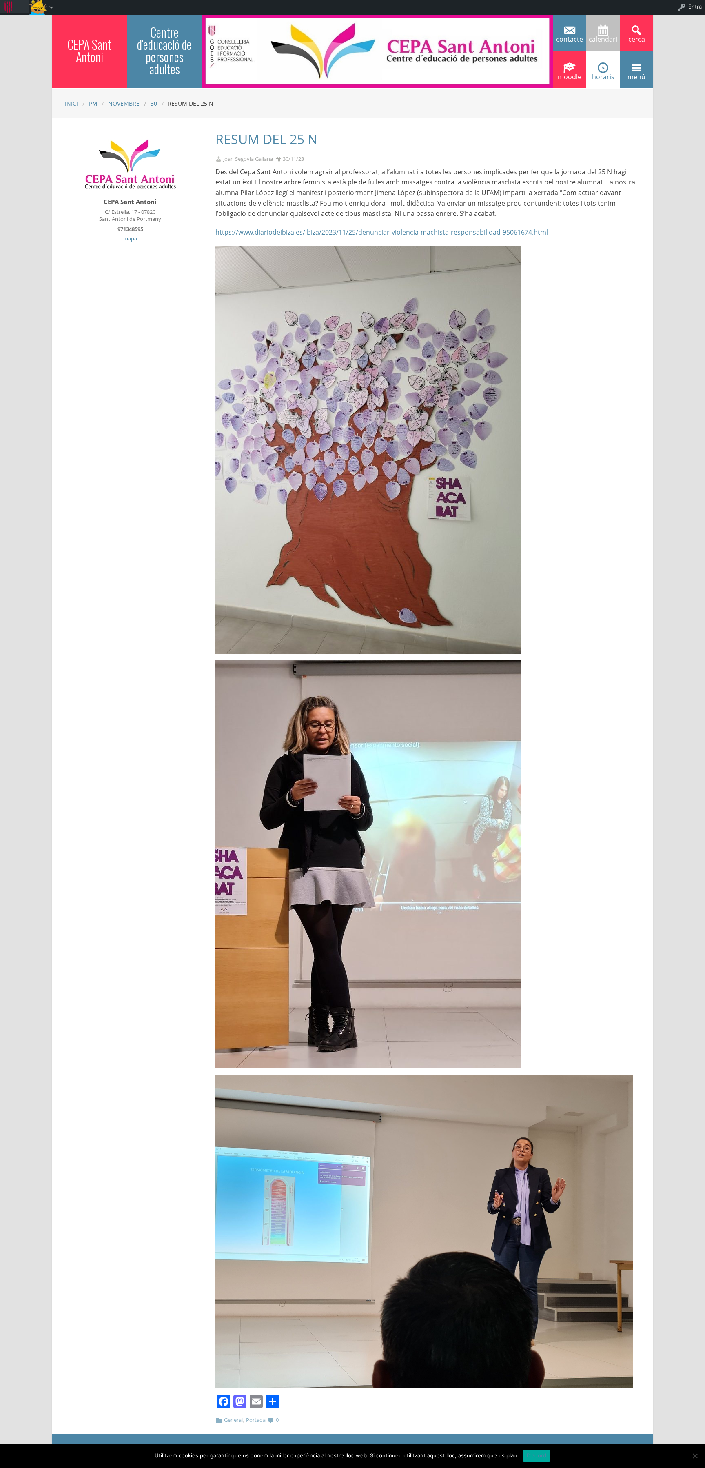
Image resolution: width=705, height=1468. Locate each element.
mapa (130, 238)
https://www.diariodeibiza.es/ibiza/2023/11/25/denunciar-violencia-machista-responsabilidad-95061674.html (381, 232)
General (233, 1420)
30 (154, 103)
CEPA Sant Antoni (89, 50)
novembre (124, 103)
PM (93, 103)
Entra (695, 6)
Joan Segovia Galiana (248, 159)
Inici (71, 103)
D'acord (537, 1455)
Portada (256, 1420)
